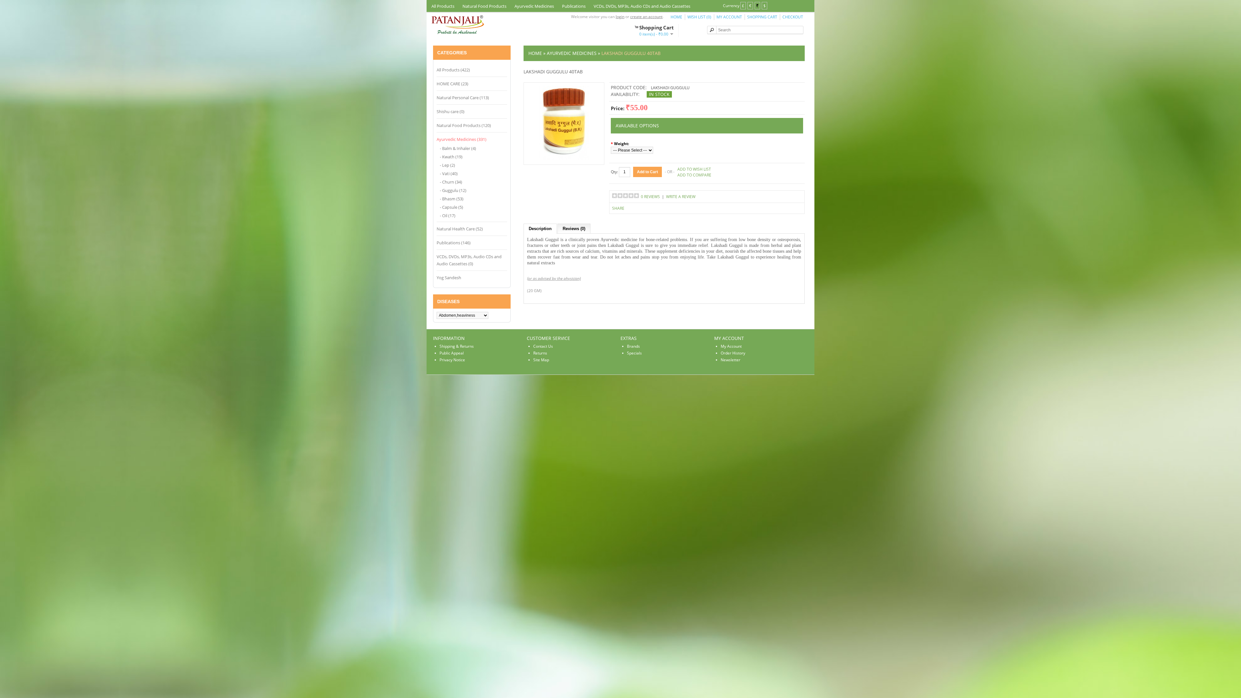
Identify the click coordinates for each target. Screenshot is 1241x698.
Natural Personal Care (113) (463, 97)
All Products (442, 6)
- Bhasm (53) (451, 199)
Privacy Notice (452, 360)
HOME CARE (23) (452, 84)
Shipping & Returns (457, 346)
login (620, 16)
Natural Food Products (484, 6)
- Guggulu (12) (453, 190)
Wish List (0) (699, 17)
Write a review (680, 196)
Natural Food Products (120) (464, 125)
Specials (634, 353)
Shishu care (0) (450, 111)
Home (676, 17)
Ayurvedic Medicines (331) (461, 139)
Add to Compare (694, 175)
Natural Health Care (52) (460, 229)
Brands (633, 346)
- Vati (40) (449, 173)
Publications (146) (454, 243)
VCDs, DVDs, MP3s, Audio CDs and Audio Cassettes (642, 6)
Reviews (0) (574, 228)
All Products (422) (453, 70)
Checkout (792, 17)
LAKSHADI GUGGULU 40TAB (631, 53)
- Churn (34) (451, 182)
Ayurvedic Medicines (534, 6)
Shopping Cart (762, 17)
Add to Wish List (694, 169)
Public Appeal (452, 353)
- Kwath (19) (451, 157)
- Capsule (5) (451, 207)
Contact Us (543, 346)
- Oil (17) (447, 215)
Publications (574, 6)
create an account (646, 16)
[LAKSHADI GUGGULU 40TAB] (564, 158)
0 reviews (650, 196)
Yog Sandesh (449, 277)
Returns (540, 353)
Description (540, 228)
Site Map (541, 360)
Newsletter (730, 360)
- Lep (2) (447, 165)
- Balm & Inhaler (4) (458, 148)
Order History (733, 353)
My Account (729, 17)
